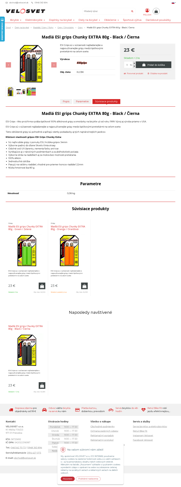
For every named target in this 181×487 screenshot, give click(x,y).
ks (131, 65)
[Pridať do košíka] (42, 286)
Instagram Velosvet (143, 435)
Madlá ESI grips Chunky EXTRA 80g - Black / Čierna (25, 327)
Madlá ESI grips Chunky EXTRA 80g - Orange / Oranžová (68, 228)
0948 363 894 (41, 2)
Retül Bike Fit (140, 431)
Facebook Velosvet (143, 440)
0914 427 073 (34, 453)
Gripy (80, 27)
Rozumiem (67, 479)
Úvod (8, 27)
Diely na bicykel (22, 27)
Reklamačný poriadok (102, 435)
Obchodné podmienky (102, 426)
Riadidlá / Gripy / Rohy (43, 27)
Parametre (82, 101)
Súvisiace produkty (106, 101)
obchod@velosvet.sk (18, 2)
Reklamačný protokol (102, 440)
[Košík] (156, 11)
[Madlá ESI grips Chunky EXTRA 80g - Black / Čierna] (31, 63)
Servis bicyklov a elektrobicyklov (150, 426)
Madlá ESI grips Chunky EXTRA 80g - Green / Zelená (25, 228)
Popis (66, 101)
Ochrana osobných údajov (104, 431)
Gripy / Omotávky (66, 27)
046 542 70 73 (18, 447)
